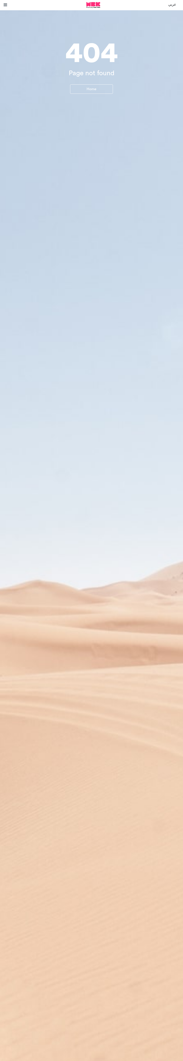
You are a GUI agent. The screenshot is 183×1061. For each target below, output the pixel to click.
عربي (172, 4)
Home (91, 89)
